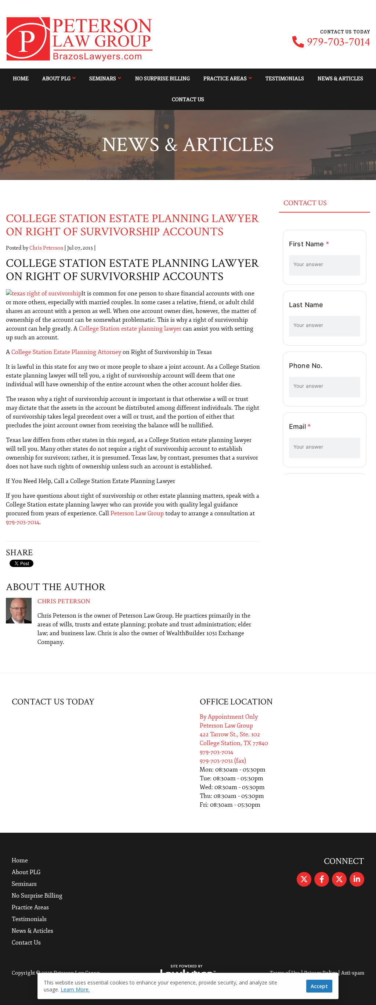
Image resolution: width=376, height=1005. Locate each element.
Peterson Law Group (137, 513)
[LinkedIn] (357, 879)
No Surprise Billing (162, 79)
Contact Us (188, 99)
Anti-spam (352, 973)
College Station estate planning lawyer (130, 328)
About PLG (56, 79)
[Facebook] (321, 879)
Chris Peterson (46, 248)
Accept (319, 986)
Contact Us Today (53, 701)
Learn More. (75, 989)
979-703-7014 (338, 42)
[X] (304, 879)
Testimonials (284, 79)
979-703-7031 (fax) (223, 761)
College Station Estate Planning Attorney (66, 352)
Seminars (102, 79)
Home (21, 79)
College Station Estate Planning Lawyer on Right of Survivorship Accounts (132, 225)
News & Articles (340, 79)
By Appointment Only (229, 717)
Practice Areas (225, 79)
